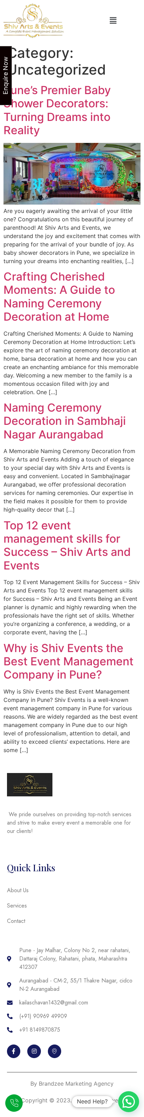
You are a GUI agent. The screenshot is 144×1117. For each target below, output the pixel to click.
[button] (113, 20)
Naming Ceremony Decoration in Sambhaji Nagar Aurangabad (64, 421)
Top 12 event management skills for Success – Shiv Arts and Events (67, 545)
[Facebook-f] (13, 1051)
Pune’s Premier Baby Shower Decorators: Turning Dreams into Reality (57, 110)
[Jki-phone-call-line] (14, 1103)
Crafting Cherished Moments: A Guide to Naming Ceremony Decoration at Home (59, 296)
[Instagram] (34, 1051)
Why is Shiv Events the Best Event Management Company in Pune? (68, 661)
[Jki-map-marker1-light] (54, 1051)
